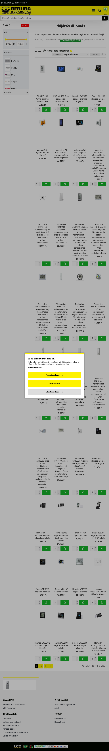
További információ (35, 367)
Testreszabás (54, 383)
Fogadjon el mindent (54, 375)
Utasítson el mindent (54, 392)
